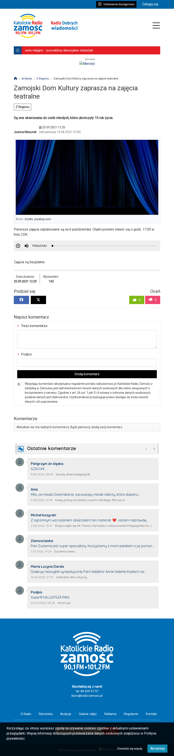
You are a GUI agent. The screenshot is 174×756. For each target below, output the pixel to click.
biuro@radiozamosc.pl (87, 696)
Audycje (65, 714)
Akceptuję (157, 748)
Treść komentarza (33, 326)
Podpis (26, 354)
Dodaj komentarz (87, 374)
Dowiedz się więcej (129, 748)
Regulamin (131, 714)
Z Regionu (22, 107)
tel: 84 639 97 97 (87, 691)
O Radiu (26, 714)
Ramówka (46, 714)
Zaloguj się (150, 4)
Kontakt (151, 714)
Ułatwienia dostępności (119, 4)
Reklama (110, 714)
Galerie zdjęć (88, 714)
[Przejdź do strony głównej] (45, 26)
